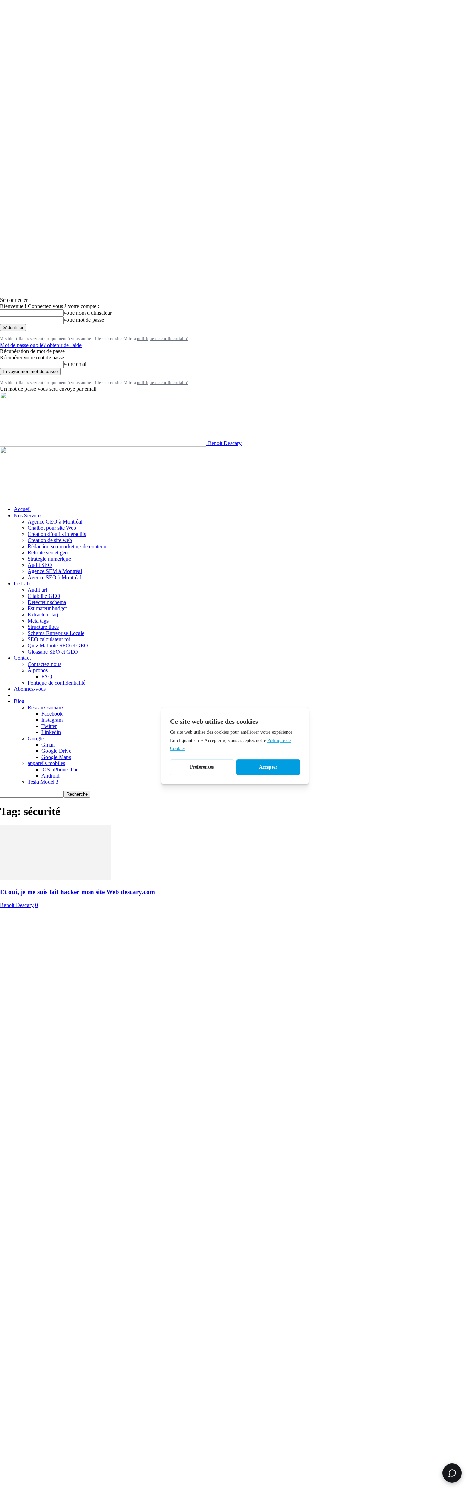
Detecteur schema (47, 602)
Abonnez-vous (30, 689)
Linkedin (51, 732)
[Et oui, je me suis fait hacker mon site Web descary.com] (55, 878)
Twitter (49, 726)
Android (50, 776)
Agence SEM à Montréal (55, 571)
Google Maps (56, 757)
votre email (76, 364)
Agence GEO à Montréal (55, 522)
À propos (38, 670)
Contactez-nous (44, 664)
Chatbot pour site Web (52, 528)
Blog (19, 701)
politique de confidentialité (162, 338)
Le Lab (22, 583)
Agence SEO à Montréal (54, 577)
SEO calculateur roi (49, 639)
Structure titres (43, 627)
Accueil (22, 509)
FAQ (46, 676)
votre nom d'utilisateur (88, 313)
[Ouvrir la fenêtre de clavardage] (452, 1473)
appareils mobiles (46, 763)
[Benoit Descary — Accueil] (103, 497)
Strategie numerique (49, 559)
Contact (22, 658)
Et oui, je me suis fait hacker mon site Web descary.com (77, 892)
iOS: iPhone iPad (60, 769)
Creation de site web (50, 540)
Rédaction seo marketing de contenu (67, 546)
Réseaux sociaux (46, 707)
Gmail (48, 745)
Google (36, 738)
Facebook (52, 714)
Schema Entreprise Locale (56, 633)
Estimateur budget (47, 608)
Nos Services (28, 515)
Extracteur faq (43, 614)
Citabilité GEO (44, 596)
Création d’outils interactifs (57, 534)
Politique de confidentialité (56, 683)
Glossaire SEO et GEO (53, 652)
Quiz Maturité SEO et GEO (58, 645)
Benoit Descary (17, 905)
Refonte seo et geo (48, 553)
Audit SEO (40, 565)
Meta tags (38, 621)
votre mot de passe (84, 320)
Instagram (52, 720)
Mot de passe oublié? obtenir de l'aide (41, 345)
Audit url (37, 590)
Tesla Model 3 (43, 782)
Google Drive (56, 751)
